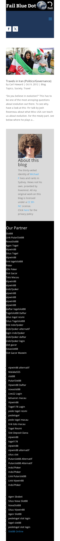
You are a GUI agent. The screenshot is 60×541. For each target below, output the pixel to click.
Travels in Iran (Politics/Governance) (28, 81)
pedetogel (14, 415)
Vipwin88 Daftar (17, 385)
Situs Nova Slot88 (18, 501)
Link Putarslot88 (17, 476)
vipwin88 (11, 285)
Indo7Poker (14, 467)
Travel (27, 88)
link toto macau (17, 424)
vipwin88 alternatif (18, 367)
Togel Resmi (15, 428)
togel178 (13, 441)
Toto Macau (12, 277)
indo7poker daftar (16, 337)
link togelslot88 (14, 261)
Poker (9, 265)
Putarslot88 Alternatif (20, 458)
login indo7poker (15, 333)
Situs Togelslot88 (15, 321)
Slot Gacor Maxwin (16, 352)
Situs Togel (12, 253)
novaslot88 (12, 348)
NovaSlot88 (12, 241)
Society (18, 88)
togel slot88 (14, 522)
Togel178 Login (16, 406)
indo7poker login (15, 341)
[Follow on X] (15, 29)
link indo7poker (14, 325)
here (26, 210)
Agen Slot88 (15, 514)
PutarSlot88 (14, 380)
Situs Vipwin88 (16, 509)
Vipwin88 (11, 249)
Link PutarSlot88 (15, 237)
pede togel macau (18, 419)
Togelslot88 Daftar (16, 313)
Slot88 (9, 233)
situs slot (13, 454)
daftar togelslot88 (16, 309)
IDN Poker (11, 269)
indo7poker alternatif (18, 329)
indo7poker (12, 289)
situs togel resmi (15, 317)
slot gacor (11, 344)
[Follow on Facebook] (8, 29)
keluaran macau (17, 398)
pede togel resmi (17, 411)
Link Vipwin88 (16, 480)
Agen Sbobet (15, 496)
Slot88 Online (15, 531)
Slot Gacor (11, 273)
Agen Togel (12, 245)
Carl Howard (16, 84)
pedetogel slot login (19, 518)
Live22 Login (15, 393)
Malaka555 (14, 371)
